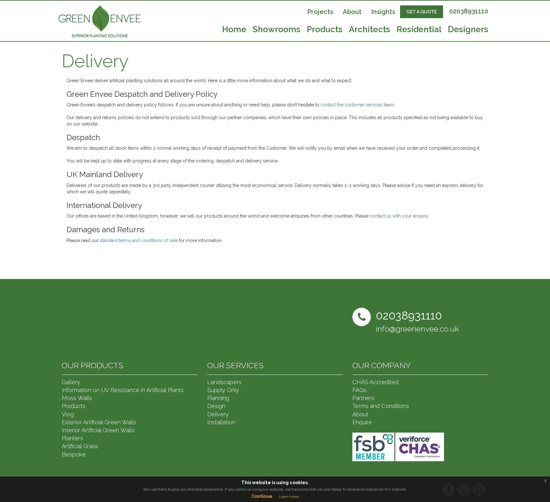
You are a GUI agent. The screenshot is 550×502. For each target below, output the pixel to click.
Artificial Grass (80, 446)
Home (234, 30)
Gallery (71, 382)
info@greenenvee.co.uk (417, 328)
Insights (383, 12)
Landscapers (224, 382)
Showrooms (276, 30)
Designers (468, 30)
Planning (218, 398)
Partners (363, 398)
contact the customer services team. (358, 104)
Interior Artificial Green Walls (98, 430)
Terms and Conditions (380, 406)
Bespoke (74, 454)
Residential (419, 30)
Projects (320, 12)
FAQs (359, 390)
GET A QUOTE (421, 11)
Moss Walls (77, 398)
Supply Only (223, 390)
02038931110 (468, 11)
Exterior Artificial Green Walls (99, 422)
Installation (221, 422)
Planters (72, 438)
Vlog (68, 414)
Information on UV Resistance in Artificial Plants (123, 390)
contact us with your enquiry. (399, 216)
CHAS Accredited (375, 382)
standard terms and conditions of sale (139, 240)
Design (216, 406)
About (352, 12)
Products (324, 30)
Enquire (362, 422)
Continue (261, 496)
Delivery (218, 414)
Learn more (289, 496)
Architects (369, 30)
